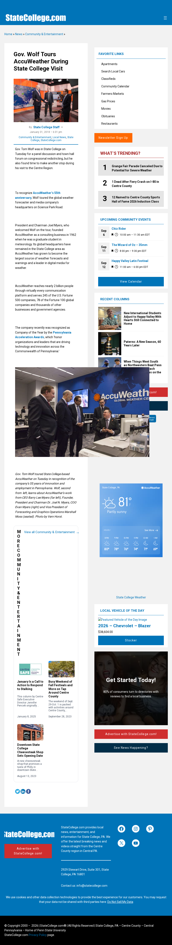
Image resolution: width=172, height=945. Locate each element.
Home (8, 34)
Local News (59, 137)
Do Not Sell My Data (120, 902)
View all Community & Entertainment (51, 532)
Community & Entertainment (44, 34)
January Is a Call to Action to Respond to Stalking (30, 685)
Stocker (131, 640)
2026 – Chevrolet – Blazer (124, 625)
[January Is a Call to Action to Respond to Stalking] (30, 669)
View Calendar (131, 281)
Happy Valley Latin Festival (130, 261)
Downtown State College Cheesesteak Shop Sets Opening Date (30, 750)
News (18, 34)
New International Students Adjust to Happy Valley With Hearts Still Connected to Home (142, 318)
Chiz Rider (119, 228)
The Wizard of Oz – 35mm (129, 245)
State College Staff (46, 127)
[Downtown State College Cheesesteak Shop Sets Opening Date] (30, 732)
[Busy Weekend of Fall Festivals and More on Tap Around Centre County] (61, 669)
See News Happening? (131, 747)
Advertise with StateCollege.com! (131, 734)
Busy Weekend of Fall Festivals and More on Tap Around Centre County (60, 689)
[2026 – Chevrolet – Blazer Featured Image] (122, 619)
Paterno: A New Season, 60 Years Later (142, 343)
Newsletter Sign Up (113, 137)
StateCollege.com (51, 140)
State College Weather (131, 597)
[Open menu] (165, 17)
